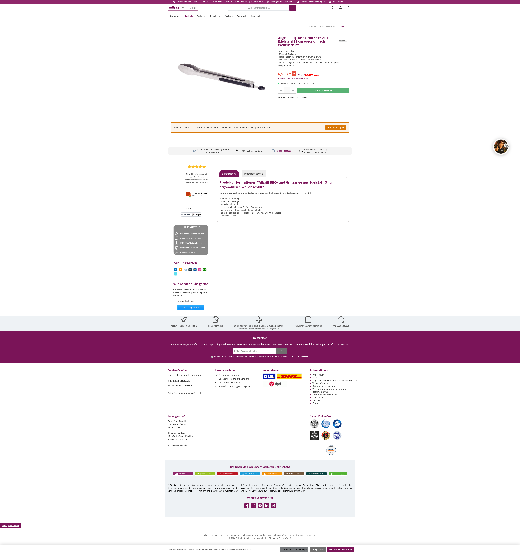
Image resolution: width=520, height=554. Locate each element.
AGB (274, 356)
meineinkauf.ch (276, 325)
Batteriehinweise (321, 391)
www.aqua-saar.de (177, 444)
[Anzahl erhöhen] (293, 90)
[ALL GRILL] (342, 42)
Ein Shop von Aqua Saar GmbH (249, 1)
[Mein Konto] (340, 8)
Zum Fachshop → (336, 127)
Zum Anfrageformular (191, 307)
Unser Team (337, 1)
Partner (316, 400)
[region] (221, 76)
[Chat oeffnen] (501, 146)
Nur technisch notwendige (294, 549)
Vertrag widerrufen (10, 525)
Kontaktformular (215, 325)
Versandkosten (253, 535)
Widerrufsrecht (320, 383)
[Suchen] (292, 8)
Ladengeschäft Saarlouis (280, 1)
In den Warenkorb (323, 90)
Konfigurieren (317, 549)
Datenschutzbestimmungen (235, 356)
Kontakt (316, 403)
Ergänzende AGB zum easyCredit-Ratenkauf (334, 380)
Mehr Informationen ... (244, 549)
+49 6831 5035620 (283, 151)
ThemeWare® (285, 538)
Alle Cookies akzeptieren (340, 549)
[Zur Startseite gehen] (183, 8)
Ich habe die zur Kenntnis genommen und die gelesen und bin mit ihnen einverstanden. (261, 356)
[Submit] (281, 351)
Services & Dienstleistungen (312, 1)
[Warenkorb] (348, 8)
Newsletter (318, 397)
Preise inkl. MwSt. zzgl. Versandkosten (293, 78)
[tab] (229, 173)
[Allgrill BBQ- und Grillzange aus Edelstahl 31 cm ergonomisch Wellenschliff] (221, 76)
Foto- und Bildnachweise (324, 394)
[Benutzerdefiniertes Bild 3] (337, 423)
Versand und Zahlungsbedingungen (330, 388)
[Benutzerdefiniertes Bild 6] (337, 435)
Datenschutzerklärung (323, 386)
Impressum (318, 374)
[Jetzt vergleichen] (332, 8)
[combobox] (259, 8)
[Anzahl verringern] (281, 90)
